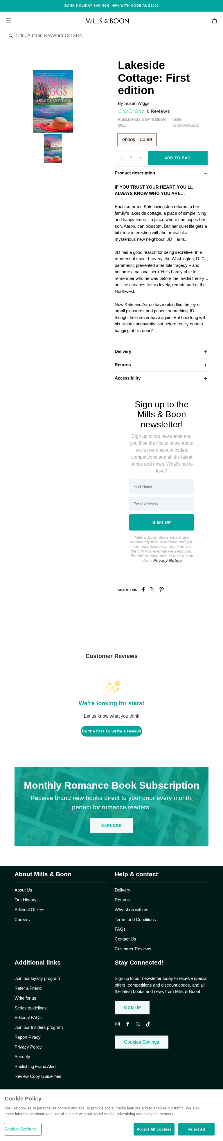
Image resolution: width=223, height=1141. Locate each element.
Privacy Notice (167, 560)
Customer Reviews (133, 948)
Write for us (25, 998)
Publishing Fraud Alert (35, 1066)
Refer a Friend (28, 988)
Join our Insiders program (39, 1027)
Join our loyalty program (37, 978)
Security (22, 1056)
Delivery (161, 351)
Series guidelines (31, 1007)
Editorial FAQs (28, 1017)
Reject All (196, 1129)
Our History (26, 899)
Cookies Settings (141, 1042)
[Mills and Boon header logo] (107, 20)
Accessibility (161, 377)
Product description (161, 172)
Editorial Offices (29, 909)
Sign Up (132, 1008)
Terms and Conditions (135, 919)
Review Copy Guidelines (38, 1076)
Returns (161, 364)
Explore (111, 825)
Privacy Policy (28, 1047)
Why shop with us (131, 909)
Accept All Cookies (154, 1129)
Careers (22, 919)
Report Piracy (28, 1037)
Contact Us (125, 938)
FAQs (120, 929)
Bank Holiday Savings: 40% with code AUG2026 (111, 5)
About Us (23, 889)
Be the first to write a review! (111, 731)
